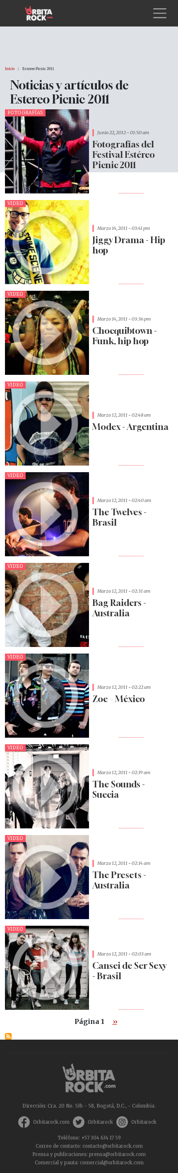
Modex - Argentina (130, 427)
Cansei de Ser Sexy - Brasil (129, 971)
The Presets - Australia (119, 880)
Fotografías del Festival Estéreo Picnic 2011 (123, 154)
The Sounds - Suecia (118, 789)
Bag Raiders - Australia (119, 608)
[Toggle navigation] (160, 13)
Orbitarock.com (51, 1122)
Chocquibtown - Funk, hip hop (124, 336)
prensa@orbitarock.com (117, 1154)
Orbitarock (100, 1122)
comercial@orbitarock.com (112, 1163)
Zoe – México (118, 699)
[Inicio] (42, 13)
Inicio (9, 69)
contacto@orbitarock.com (112, 1146)
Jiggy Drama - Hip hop (128, 245)
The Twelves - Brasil (119, 517)
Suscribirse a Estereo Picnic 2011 (8, 1036)
